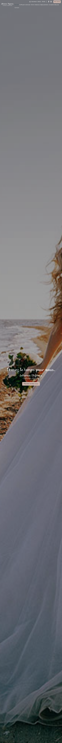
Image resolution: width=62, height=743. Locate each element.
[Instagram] (51, 2)
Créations (37, 4)
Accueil (17, 4)
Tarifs (32, 4)
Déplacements (44, 4)
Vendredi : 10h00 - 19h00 (38, 1)
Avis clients (57, 1)
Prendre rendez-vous (31, 384)
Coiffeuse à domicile (24, 4)
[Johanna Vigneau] (7, 5)
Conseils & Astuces (54, 4)
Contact (17, 7)
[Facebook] (48, 2)
